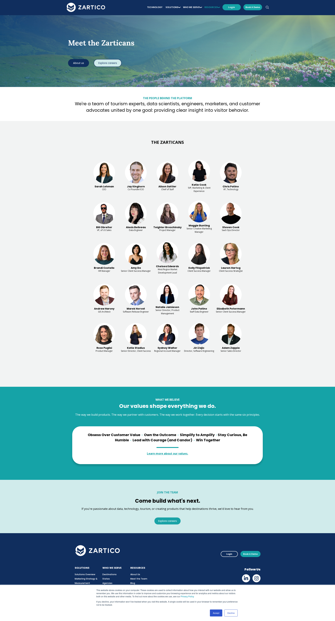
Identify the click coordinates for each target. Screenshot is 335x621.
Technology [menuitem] (154, 7)
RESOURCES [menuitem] (211, 7)
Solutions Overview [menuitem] (85, 574)
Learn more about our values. (167, 453)
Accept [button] (216, 612)
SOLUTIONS (82, 568)
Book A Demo (250, 554)
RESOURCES (137, 568)
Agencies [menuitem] (107, 583)
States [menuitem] (106, 578)
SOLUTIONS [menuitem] (172, 7)
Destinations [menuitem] (109, 574)
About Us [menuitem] (135, 574)
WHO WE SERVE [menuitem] (191, 7)
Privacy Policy (187, 596)
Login (231, 7)
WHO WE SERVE (112, 568)
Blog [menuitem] (132, 583)
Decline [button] (231, 612)
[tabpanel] (167, 250)
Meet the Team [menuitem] (138, 578)
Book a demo (252, 7)
